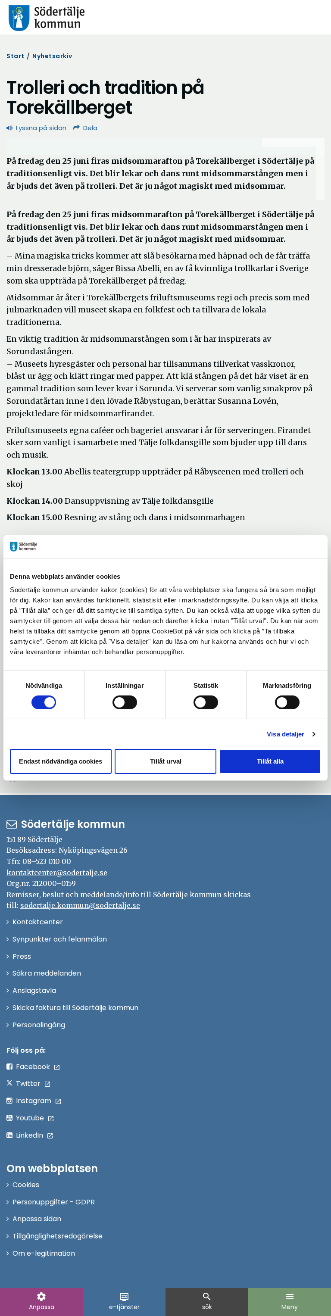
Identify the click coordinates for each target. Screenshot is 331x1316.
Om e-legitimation (43, 1253)
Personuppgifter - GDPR (53, 1202)
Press (21, 956)
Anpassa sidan (36, 1219)
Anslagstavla (34, 990)
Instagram (33, 1101)
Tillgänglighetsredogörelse (57, 1236)
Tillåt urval (165, 761)
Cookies (25, 1185)
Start (15, 56)
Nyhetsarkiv (52, 56)
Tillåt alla (270, 761)
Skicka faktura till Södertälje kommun (75, 1008)
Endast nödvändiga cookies (60, 761)
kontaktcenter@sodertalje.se (56, 872)
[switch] (124, 702)
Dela (90, 127)
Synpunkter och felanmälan (59, 939)
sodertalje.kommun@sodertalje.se (80, 905)
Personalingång (38, 1025)
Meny (289, 1301)
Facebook (33, 1067)
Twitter (28, 1083)
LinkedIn (29, 1135)
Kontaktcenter (37, 922)
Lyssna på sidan (41, 127)
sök (207, 1301)
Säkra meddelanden (46, 973)
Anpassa (41, 1301)
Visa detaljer (285, 734)
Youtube (30, 1118)
